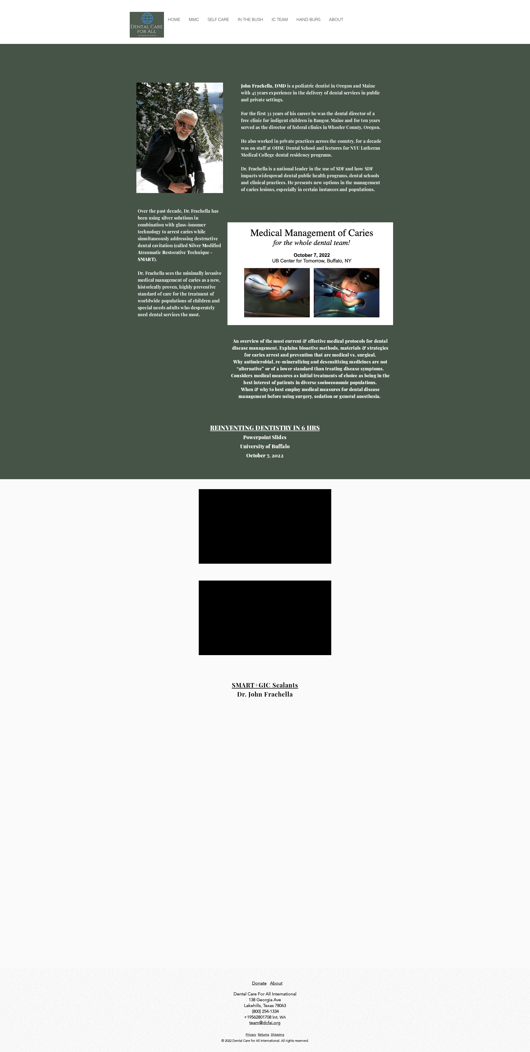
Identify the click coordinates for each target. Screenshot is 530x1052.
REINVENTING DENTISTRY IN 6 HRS (265, 427)
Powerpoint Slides (265, 437)
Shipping (277, 1034)
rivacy (252, 1034)
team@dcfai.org (264, 1022)
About (276, 983)
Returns (263, 1034)
